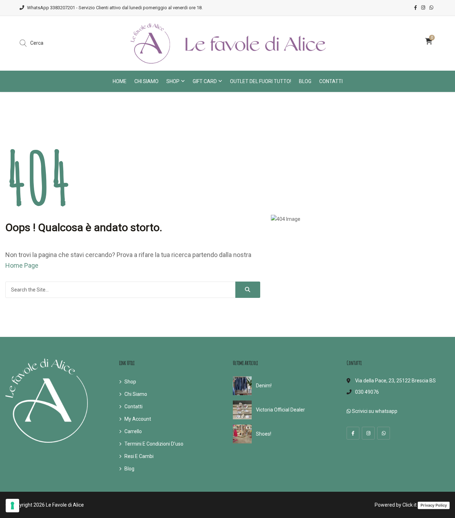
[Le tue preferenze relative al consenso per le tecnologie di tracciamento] (12, 505)
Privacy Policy (434, 505)
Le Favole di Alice (65, 505)
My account (137, 419)
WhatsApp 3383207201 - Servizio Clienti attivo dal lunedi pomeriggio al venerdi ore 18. (115, 7)
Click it (409, 505)
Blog (305, 81)
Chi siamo (146, 81)
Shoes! (263, 434)
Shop (173, 81)
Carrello (133, 431)
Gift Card (205, 81)
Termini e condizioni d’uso (153, 444)
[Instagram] (368, 433)
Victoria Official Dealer (280, 410)
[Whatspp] (383, 433)
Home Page (21, 265)
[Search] (247, 290)
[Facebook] (353, 433)
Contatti (331, 81)
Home (120, 81)
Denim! (264, 385)
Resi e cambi (139, 456)
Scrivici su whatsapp (374, 411)
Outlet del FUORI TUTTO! (260, 81)
